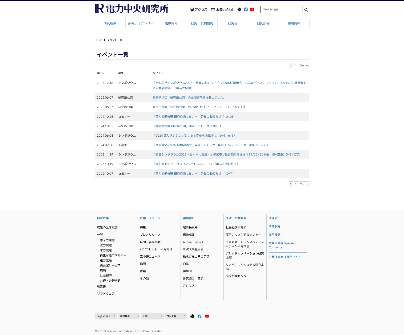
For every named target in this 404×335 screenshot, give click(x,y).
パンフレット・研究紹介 (156, 249)
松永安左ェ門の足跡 (196, 257)
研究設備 (263, 23)
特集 (143, 227)
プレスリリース (150, 235)
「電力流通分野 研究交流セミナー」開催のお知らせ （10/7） (194, 173)
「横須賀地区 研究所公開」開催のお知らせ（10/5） (187, 126)
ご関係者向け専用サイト (285, 257)
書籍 (143, 271)
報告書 (101, 286)
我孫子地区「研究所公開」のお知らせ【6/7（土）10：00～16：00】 (200, 107)
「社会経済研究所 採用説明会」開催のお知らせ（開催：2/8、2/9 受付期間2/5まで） (211, 145)
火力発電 (106, 245)
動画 (143, 264)
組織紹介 (171, 23)
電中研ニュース (150, 257)
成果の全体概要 (107, 227)
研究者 (233, 23)
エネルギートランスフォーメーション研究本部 (245, 244)
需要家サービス (110, 265)
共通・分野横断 (110, 280)
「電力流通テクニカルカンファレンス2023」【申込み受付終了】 (196, 164)
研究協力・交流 (193, 278)
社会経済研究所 (236, 227)
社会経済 (106, 275)
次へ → (303, 65)
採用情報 (294, 23)
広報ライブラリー (140, 23)
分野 (100, 235)
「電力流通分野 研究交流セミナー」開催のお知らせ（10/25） (194, 116)
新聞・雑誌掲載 (150, 242)
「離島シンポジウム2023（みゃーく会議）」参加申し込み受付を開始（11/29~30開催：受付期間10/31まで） (227, 154)
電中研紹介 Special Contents (282, 245)
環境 (103, 270)
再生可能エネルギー (113, 255)
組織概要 (189, 235)
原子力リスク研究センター (243, 235)
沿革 (186, 264)
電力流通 (106, 260)
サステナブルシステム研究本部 (245, 267)
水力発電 (106, 250)
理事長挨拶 (190, 227)
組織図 (187, 271)
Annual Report (193, 242)
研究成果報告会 (193, 249)
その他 (144, 278)
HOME (98, 40)
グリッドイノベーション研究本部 (245, 255)
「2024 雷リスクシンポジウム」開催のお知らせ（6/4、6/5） (194, 135)
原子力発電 (107, 240)
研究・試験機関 (202, 23)
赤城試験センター (237, 276)
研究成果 (110, 23)
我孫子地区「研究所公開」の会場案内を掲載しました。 (189, 97)
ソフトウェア (106, 293)
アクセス (189, 286)
